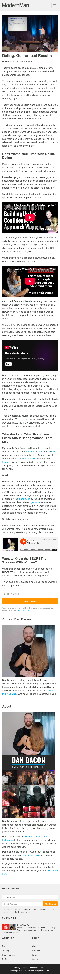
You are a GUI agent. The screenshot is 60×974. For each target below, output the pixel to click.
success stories (31, 855)
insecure (6, 462)
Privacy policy (23, 610)
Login (34, 954)
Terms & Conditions (30, 967)
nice (53, 451)
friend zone (24, 498)
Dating (5, 946)
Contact (35, 959)
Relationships (8, 954)
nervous (29, 451)
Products (36, 950)
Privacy (17, 967)
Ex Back (6, 959)
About (35, 946)
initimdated (29, 458)
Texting (5, 950)
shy (40, 451)
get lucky (35, 502)
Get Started (50, 903)
